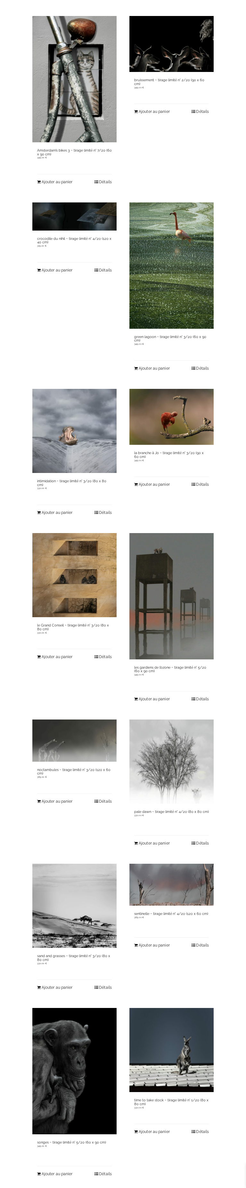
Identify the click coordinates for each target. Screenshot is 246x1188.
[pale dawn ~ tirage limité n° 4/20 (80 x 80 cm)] (171, 762)
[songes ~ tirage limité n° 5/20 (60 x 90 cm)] (74, 1071)
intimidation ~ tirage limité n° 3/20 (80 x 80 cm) (71, 483)
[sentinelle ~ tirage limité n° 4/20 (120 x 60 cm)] (171, 885)
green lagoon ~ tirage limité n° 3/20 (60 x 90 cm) (170, 339)
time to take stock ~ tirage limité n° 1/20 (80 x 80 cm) (171, 1102)
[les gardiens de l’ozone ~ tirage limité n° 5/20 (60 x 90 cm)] (171, 596)
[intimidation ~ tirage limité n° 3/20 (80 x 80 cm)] (74, 431)
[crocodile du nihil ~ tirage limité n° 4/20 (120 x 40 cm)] (74, 216)
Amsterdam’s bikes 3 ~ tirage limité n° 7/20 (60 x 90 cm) (74, 152)
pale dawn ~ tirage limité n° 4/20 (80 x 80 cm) (171, 812)
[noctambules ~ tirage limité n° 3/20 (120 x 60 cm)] (74, 741)
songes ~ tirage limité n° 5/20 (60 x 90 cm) (71, 1142)
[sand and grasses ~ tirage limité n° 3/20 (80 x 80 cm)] (74, 906)
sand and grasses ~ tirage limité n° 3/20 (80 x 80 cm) (73, 958)
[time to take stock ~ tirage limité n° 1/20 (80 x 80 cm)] (171, 1050)
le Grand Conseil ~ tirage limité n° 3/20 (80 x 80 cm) (73, 627)
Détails (202, 111)
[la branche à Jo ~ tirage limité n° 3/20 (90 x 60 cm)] (171, 417)
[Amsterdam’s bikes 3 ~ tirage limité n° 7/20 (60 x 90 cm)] (74, 79)
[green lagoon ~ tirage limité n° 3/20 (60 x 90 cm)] (171, 265)
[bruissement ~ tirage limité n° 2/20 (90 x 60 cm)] (171, 44)
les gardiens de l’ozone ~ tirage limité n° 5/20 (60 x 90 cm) (170, 669)
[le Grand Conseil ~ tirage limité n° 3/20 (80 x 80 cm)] (74, 575)
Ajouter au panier (154, 111)
